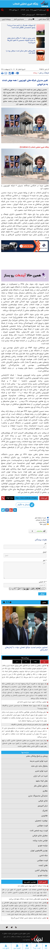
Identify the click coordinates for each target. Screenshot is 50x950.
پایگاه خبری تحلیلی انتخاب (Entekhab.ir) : (34, 147)
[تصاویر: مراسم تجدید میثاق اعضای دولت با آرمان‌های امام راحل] (24, 623)
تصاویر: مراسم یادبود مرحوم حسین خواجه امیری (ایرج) (29, 916)
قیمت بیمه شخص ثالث (39, 828)
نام (45, 541)
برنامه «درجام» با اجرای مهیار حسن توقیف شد (32, 884)
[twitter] (3, 508)
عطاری (45, 789)
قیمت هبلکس (42, 823)
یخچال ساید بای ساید (39, 764)
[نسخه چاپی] (2, 73)
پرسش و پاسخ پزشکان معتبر (37, 754)
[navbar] (48, 10)
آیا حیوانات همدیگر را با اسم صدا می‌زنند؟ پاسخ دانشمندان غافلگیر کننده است (21, 26)
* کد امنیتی (42, 580)
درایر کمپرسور (43, 804)
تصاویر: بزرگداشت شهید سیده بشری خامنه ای (32, 700)
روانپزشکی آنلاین (41, 868)
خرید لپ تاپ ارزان (40, 774)
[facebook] (7, 508)
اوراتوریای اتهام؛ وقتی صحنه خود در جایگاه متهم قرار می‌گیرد (28, 897)
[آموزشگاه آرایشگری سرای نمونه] (25, 274)
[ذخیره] (10, 73)
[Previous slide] (10, 600)
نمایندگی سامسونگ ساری (38, 794)
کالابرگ (45, 808)
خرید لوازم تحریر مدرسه (39, 759)
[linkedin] (15, 508)
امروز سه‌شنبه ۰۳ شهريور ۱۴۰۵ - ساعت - (32, 10)
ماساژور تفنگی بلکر (41, 784)
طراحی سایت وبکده (40, 838)
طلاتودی (44, 813)
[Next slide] (4, 600)
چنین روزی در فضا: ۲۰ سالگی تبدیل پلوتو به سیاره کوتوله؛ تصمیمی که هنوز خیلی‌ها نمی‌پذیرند (21, 40)
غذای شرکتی (43, 799)
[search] (2, 10)
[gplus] (11, 508)
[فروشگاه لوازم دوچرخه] (25, 260)
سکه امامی (44, 853)
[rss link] (16, 925)
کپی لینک (44, 496)
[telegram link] (11, 925)
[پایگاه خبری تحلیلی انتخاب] (44, 3)
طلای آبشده (43, 863)
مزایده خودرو (43, 843)
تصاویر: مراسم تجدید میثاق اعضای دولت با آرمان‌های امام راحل (26, 646)
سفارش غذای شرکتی (40, 833)
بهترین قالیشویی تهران (39, 848)
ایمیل (44, 550)
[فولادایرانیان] (25, 246)
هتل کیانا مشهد (42, 779)
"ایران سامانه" (16, 941)
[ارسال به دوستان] (6, 73)
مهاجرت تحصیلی (41, 818)
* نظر (44, 558)
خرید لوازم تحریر (41, 769)
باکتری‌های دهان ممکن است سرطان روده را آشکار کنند (20, 52)
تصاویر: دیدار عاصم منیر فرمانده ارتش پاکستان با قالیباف (29, 722)
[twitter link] (7, 925)
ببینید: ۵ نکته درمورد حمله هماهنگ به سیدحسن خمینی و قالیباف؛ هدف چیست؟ (24, 705)
